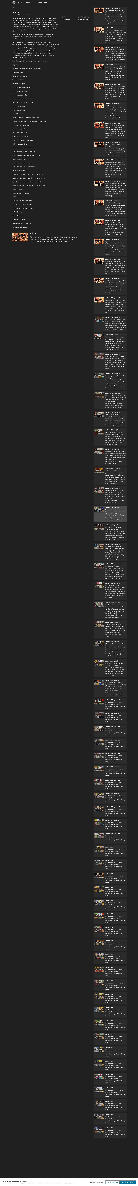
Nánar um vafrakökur (69, 1183)
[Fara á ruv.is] (13, 2)
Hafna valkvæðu (112, 1182)
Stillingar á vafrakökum (96, 1182)
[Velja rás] (32, 3)
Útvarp (20, 3)
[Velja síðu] (24, 3)
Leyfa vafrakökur (128, 1182)
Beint (28, 3)
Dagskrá (39, 3)
